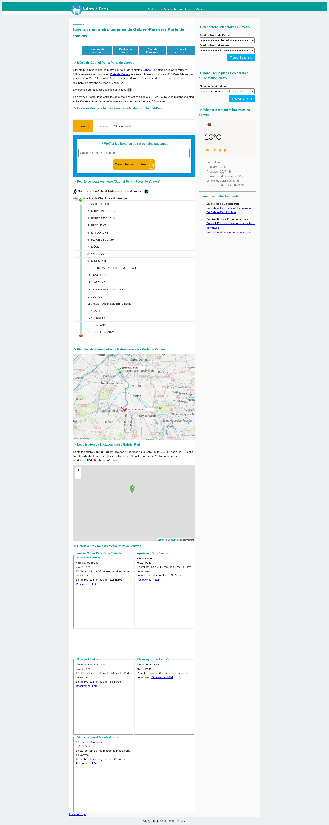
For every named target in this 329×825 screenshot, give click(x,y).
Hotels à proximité (181, 50)
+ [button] (78, 470)
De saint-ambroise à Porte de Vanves (228, 231)
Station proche (123, 126)
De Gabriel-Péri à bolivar (221, 212)
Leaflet (161, 539)
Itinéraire (103, 126)
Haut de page (77, 814)
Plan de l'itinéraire (152, 50)
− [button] (78, 476)
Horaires (83, 126)
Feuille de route (125, 50)
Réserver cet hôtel (87, 584)
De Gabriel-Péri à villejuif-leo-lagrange (229, 207)
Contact (181, 821)
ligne (140, 191)
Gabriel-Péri (150, 69)
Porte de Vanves (120, 74)
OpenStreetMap (175, 539)
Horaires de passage (96, 50)
